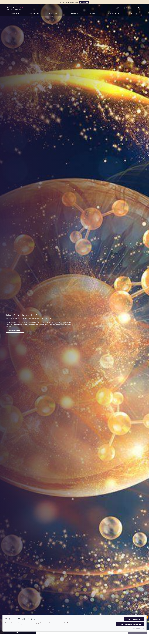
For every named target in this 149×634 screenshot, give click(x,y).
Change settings (138, 628)
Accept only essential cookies (130, 624)
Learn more (84, 2)
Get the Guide (16, 328)
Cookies (23, 625)
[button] (14, 14)
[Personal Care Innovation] (14, 7)
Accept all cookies (134, 619)
